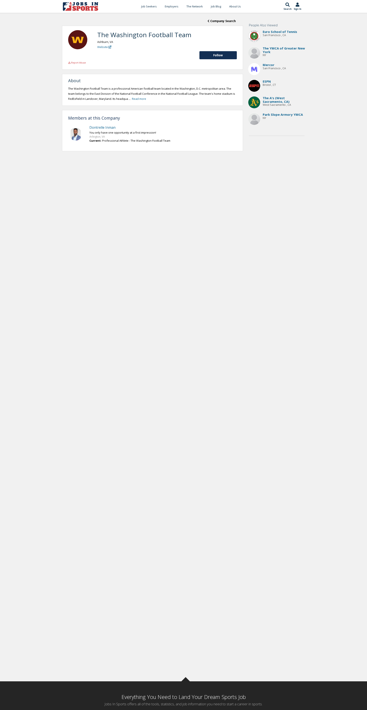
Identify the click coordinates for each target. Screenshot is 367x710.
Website (103, 47)
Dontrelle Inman (102, 127)
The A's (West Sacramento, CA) (276, 100)
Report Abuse (78, 62)
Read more (139, 99)
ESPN (267, 81)
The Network (194, 6)
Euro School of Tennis (280, 32)
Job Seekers (149, 6)
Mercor (268, 65)
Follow (218, 55)
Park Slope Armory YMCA (283, 115)
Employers (171, 6)
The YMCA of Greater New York (284, 50)
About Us (235, 6)
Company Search (222, 21)
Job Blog (216, 6)
